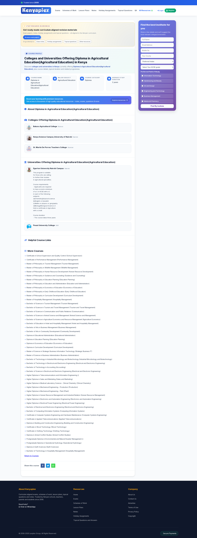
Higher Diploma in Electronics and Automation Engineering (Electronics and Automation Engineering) (64, 399)
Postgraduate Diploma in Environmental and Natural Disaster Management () (55, 439)
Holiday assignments (54, 41)
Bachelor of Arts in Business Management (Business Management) (51, 327)
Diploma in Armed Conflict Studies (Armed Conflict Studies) (49, 435)
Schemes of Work (69, 10)
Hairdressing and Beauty (152, 81)
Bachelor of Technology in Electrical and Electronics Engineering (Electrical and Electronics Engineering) (66, 363)
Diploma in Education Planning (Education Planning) (46, 339)
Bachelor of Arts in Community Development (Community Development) (53, 331)
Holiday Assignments (107, 10)
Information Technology (152, 76)
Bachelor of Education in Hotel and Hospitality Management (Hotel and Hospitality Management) (63, 323)
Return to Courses (31, 456)
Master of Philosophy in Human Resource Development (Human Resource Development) (60, 272)
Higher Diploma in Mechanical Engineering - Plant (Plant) (48, 391)
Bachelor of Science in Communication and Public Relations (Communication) (55, 311)
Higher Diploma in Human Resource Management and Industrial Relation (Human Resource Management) (66, 395)
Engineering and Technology (154, 91)
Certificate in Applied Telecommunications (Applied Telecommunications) (54, 419)
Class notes (40, 41)
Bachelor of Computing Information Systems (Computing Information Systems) (56, 411)
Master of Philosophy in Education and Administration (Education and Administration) (58, 284)
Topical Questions (125, 10)
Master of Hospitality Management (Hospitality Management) (49, 299)
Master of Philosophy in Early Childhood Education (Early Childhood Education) (56, 292)
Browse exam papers (32, 37)
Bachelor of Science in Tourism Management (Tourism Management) (52, 303)
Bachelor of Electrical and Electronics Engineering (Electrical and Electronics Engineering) (60, 407)
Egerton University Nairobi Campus (48, 168)
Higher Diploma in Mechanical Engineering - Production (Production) (52, 387)
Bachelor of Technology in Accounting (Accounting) (46, 367)
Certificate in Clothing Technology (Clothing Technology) (48, 431)
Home (75, 495)
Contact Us (132, 499)
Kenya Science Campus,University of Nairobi (52, 137)
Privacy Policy (133, 512)
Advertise (131, 503)
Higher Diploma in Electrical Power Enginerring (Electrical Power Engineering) (56, 403)
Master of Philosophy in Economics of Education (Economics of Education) (54, 288)
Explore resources (119, 100)
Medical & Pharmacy (151, 101)
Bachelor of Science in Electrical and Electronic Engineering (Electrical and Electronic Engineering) (64, 371)
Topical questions (70, 41)
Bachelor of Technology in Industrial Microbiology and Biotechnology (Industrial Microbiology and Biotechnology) (69, 359)
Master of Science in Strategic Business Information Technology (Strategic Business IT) (59, 351)
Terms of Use (133, 507)
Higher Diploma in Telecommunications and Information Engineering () (53, 375)
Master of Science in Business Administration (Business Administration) (53, 355)
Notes (94, 10)
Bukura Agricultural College (45, 126)
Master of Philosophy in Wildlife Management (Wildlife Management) (52, 268)
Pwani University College (44, 225)
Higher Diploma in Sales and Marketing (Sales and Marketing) (50, 379)
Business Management (152, 96)
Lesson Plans (84, 10)
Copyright (132, 516)
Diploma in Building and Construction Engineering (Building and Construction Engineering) (60, 423)
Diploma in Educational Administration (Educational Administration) (51, 335)
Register (171, 10)
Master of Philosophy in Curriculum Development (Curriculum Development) (55, 295)
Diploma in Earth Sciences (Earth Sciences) (43, 447)
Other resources (84, 41)
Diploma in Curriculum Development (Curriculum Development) (50, 347)
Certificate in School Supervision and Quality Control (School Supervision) (54, 256)
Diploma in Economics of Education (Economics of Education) (50, 343)
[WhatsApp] (53, 466)
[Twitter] (48, 466)
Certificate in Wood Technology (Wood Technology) (46, 427)
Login (161, 10)
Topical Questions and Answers (85, 520)
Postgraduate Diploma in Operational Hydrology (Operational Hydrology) (54, 443)
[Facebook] (43, 466)
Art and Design (149, 86)
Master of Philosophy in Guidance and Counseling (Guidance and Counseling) (56, 276)
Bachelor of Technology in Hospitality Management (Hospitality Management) (56, 451)
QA (136, 10)
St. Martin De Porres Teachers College (50, 147)
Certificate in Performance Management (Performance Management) (52, 260)
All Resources (145, 10)
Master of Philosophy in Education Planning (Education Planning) (51, 280)
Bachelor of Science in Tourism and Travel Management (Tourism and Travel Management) (61, 307)
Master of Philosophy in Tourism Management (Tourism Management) (53, 264)
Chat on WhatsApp (27, 507)
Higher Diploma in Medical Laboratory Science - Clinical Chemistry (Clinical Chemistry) (59, 383)
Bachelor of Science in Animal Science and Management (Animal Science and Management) (61, 315)
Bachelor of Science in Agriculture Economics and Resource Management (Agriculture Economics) (63, 319)
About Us (131, 495)
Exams (57, 10)
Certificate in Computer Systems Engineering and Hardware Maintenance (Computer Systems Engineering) (67, 415)
